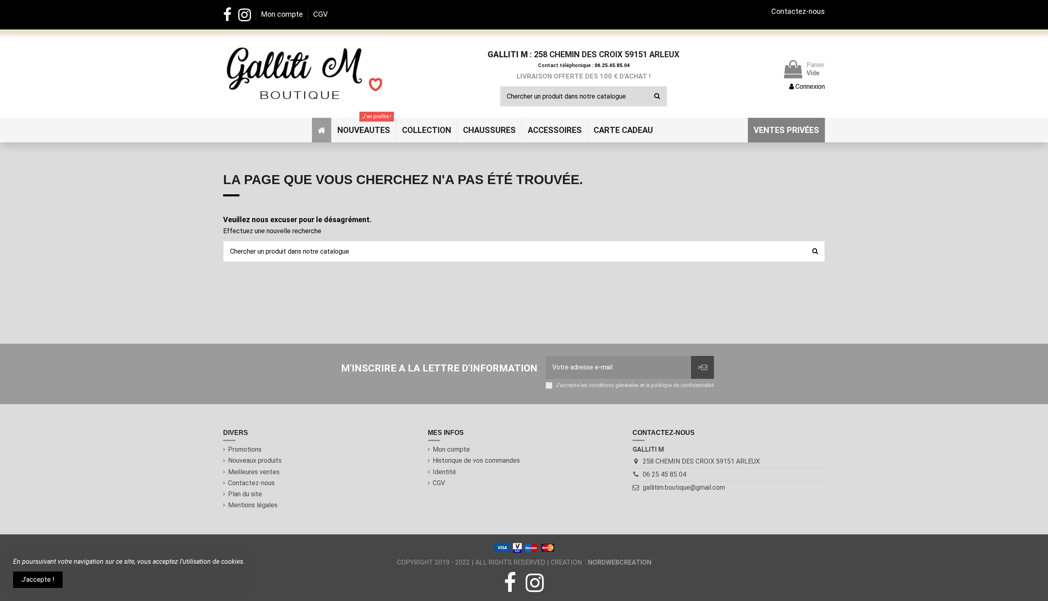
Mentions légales (253, 505)
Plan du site (245, 494)
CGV (320, 14)
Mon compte (283, 14)
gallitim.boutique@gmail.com (684, 487)
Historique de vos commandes (476, 460)
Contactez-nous (798, 11)
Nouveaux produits (255, 460)
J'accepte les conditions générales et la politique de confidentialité (635, 385)
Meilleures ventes (254, 472)
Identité (444, 472)
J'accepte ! (37, 579)
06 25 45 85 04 (664, 474)
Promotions (245, 449)
